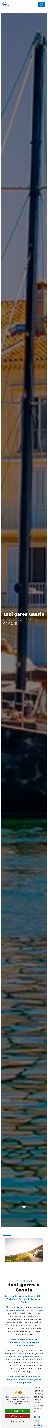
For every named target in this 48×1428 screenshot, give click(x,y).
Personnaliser (17, 1421)
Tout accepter (18, 1411)
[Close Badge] (37, 1420)
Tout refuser (18, 1416)
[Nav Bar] (41, 4)
